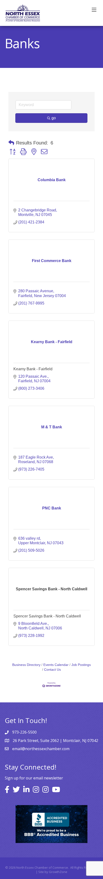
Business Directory (26, 665)
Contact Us (52, 669)
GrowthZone (58, 872)
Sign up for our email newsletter (34, 778)
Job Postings (81, 665)
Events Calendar (56, 665)
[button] (11, 142)
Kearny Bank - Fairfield (32, 369)
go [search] (54, 118)
